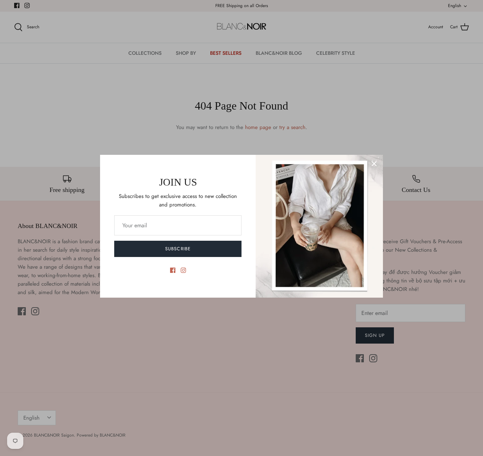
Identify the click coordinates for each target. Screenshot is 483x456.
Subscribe (177, 248)
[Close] (374, 163)
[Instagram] (183, 270)
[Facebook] (172, 270)
